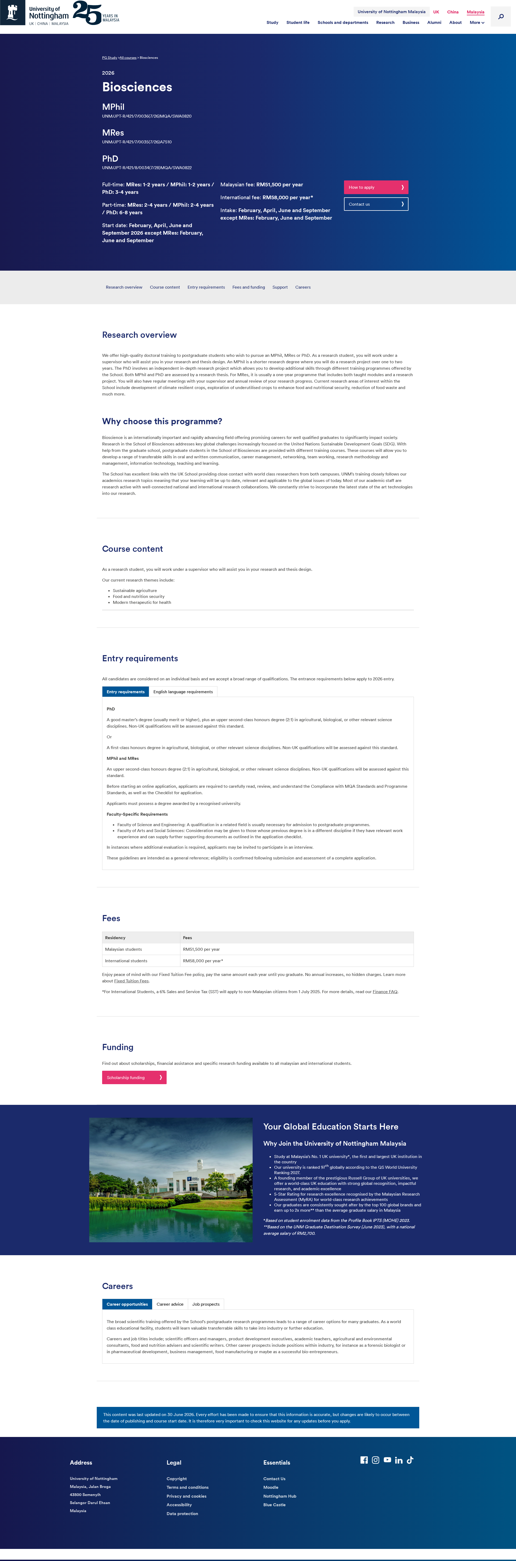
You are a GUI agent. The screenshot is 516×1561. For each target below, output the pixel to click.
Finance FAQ (385, 991)
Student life (298, 22)
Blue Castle (274, 1505)
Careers (303, 287)
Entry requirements (206, 287)
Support (280, 287)
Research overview (124, 287)
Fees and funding (248, 287)
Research (385, 22)
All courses (128, 57)
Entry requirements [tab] (126, 692)
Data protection (182, 1513)
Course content (165, 287)
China (453, 12)
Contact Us (274, 1479)
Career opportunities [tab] (127, 1304)
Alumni (434, 22)
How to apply (361, 187)
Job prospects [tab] (206, 1304)
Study (272, 22)
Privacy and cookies (186, 1496)
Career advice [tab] (170, 1304)
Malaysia (476, 12)
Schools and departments (343, 22)
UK (436, 12)
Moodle (270, 1487)
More (475, 22)
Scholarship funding (126, 1077)
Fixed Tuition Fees (131, 980)
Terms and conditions (188, 1487)
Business (411, 22)
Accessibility (179, 1505)
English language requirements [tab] (183, 691)
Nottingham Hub (279, 1496)
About (455, 22)
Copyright (177, 1479)
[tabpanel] (258, 783)
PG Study (109, 57)
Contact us (359, 204)
